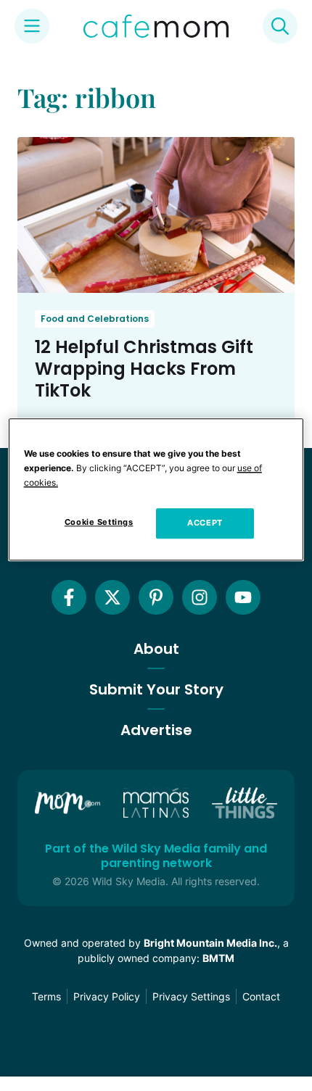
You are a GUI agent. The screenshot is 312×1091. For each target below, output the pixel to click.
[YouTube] (243, 597)
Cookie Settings (99, 522)
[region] (156, 489)
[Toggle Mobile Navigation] (32, 26)
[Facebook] (69, 597)
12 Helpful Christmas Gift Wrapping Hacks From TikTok (144, 368)
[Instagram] (199, 597)
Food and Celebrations (95, 318)
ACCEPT (204, 523)
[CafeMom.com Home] (156, 26)
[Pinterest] (156, 597)
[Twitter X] (112, 597)
